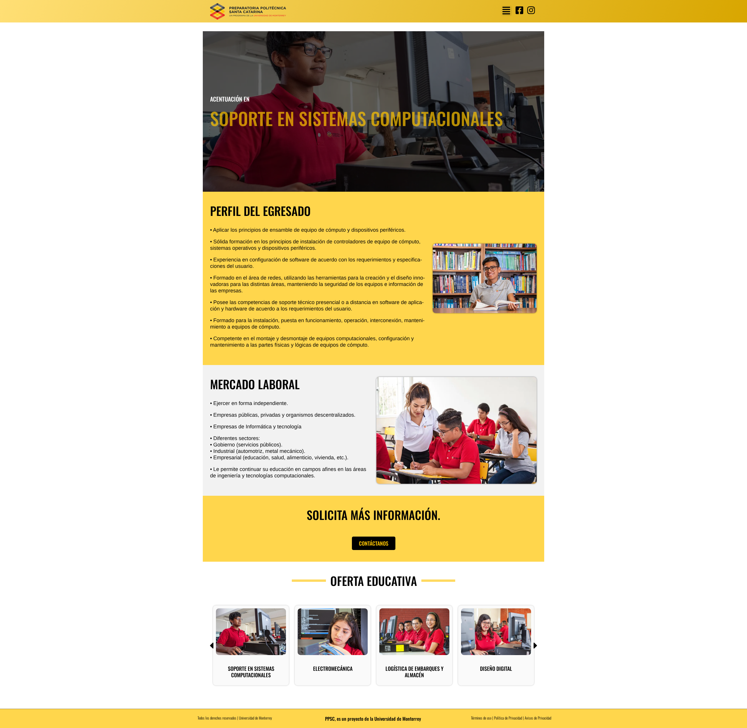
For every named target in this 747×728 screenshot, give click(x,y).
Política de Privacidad (508, 718)
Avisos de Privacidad (538, 718)
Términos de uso (481, 718)
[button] (506, 10)
